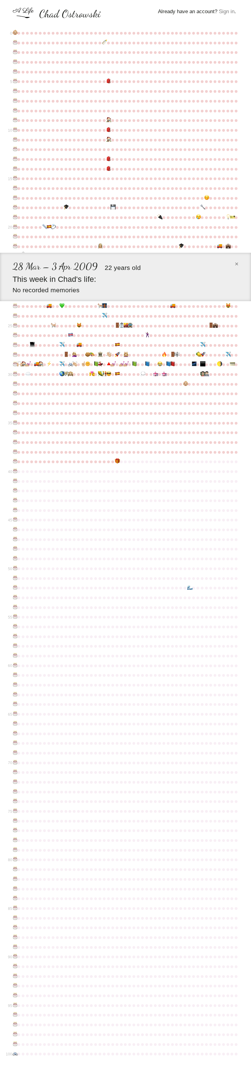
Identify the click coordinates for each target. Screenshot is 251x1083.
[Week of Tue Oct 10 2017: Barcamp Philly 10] (142, 374)
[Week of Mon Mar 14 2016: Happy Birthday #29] (15, 364)
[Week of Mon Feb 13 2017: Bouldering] (219, 364)
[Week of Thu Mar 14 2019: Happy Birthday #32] (15, 393)
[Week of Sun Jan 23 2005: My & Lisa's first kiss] (206, 198)
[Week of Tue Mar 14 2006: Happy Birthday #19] (15, 217)
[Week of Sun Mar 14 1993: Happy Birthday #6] (15, 91)
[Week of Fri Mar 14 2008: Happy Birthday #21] (15, 236)
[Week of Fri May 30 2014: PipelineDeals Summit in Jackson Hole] (61, 345)
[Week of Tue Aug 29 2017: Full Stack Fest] (117, 374)
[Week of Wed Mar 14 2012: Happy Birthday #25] (15, 326)
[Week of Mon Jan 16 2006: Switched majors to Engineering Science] (202, 207)
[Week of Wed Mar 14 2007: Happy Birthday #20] (15, 227)
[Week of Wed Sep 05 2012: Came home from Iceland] (121, 326)
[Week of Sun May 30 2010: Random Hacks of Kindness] (61, 306)
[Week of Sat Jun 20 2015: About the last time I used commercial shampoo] (74, 355)
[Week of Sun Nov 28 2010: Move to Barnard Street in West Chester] (172, 306)
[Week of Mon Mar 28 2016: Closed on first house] (23, 364)
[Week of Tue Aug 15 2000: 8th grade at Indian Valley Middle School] (108, 159)
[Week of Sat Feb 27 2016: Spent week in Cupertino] (228, 355)
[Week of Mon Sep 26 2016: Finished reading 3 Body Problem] (134, 364)
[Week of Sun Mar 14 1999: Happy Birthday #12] (15, 149)
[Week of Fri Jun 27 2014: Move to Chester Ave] (79, 345)
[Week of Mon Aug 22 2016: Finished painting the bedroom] (113, 364)
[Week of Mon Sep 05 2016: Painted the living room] (121, 364)
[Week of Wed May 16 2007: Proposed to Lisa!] (53, 227)
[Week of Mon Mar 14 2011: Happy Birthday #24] (15, 316)
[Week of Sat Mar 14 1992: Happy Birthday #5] (15, 81)
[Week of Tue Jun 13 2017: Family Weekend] (70, 374)
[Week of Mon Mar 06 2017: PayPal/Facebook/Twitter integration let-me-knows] (232, 364)
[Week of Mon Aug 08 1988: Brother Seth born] (104, 42)
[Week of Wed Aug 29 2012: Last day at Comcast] (117, 326)
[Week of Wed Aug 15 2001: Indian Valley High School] (108, 169)
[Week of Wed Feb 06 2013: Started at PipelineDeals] (215, 326)
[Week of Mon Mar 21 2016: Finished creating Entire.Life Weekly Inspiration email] (19, 364)
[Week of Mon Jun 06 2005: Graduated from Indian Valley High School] (66, 207)
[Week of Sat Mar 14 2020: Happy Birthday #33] (15, 403)
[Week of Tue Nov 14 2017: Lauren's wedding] (164, 374)
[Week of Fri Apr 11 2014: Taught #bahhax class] (32, 345)
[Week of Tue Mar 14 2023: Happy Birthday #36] (15, 432)
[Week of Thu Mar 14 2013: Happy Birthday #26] (15, 335)
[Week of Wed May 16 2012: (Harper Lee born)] (53, 326)
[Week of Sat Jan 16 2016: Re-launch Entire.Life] (202, 355)
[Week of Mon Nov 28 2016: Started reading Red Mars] (172, 364)
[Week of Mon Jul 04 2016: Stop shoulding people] (83, 364)
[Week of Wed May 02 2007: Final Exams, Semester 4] (44, 227)
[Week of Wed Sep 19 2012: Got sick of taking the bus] (130, 326)
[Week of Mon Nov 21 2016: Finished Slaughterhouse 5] (168, 364)
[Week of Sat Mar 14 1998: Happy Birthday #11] (15, 140)
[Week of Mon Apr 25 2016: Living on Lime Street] (40, 364)
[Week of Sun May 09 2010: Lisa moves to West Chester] (49, 306)
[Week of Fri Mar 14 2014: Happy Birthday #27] (15, 345)
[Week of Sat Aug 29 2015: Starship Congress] (117, 355)
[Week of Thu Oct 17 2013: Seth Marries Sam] (147, 335)
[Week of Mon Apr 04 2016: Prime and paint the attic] (27, 364)
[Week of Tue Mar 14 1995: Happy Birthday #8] (15, 110)
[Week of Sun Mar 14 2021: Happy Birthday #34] (15, 413)
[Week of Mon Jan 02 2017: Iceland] (194, 364)
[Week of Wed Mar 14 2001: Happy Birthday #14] (15, 169)
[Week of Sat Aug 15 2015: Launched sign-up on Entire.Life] (108, 355)
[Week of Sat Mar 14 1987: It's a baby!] (15, 33)
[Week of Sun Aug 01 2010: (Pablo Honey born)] (100, 306)
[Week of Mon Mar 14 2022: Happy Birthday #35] (15, 423)
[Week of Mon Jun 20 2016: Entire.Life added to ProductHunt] (74, 364)
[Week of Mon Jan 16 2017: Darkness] (202, 364)
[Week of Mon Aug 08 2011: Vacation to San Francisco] (104, 316)
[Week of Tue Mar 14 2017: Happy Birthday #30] (15, 374)
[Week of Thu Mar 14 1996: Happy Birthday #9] (15, 120)
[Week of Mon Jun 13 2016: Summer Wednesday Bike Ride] (70, 364)
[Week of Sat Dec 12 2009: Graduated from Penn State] (181, 246)
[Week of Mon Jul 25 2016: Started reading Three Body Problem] (96, 364)
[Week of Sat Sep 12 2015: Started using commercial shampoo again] (125, 355)
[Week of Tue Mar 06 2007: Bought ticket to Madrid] (232, 217)
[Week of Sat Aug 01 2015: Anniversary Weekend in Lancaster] (100, 355)
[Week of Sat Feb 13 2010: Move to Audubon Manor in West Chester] (219, 246)
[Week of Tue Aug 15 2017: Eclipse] (108, 374)
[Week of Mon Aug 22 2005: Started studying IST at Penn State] (113, 207)
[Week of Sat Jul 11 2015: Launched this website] (87, 355)
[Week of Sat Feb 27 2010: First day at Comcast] (228, 246)
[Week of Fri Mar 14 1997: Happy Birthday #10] (15, 130)
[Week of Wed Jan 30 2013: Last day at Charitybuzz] (210, 326)
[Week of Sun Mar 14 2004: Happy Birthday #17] (15, 198)
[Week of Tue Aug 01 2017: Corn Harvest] (100, 374)
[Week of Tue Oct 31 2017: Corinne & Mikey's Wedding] (155, 374)
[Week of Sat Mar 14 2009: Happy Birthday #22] (15, 246)
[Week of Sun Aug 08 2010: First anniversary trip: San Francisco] (104, 306)
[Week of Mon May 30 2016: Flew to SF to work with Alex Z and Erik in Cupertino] (61, 364)
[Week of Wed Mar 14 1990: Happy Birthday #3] (15, 62)
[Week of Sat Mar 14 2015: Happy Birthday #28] (15, 355)
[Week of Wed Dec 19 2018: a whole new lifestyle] (185, 384)
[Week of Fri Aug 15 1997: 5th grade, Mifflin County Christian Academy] (108, 130)
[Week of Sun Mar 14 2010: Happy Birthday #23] (15, 306)
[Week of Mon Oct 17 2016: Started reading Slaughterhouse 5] (147, 364)
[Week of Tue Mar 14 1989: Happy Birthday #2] (15, 52)
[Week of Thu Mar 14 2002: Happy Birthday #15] (15, 178)
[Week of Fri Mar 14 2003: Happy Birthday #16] (15, 188)
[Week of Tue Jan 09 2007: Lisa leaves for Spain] (198, 217)
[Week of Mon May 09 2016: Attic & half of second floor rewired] (49, 364)
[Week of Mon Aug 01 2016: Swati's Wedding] (100, 364)
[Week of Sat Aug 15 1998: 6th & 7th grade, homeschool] (108, 140)
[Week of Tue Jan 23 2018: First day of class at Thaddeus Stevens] (206, 374)
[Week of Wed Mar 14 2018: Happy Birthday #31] (15, 384)
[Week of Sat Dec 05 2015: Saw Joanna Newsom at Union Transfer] (176, 355)
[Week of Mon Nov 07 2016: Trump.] (159, 364)
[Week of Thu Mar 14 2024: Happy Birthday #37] (15, 442)
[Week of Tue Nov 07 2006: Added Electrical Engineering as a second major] (159, 217)
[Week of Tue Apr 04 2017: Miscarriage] (27, 374)
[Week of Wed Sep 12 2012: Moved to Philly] (125, 326)
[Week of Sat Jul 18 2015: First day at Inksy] (91, 355)
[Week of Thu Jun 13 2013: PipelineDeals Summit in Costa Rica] (70, 335)
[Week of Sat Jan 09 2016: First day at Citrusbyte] (198, 355)
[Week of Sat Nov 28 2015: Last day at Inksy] (172, 355)
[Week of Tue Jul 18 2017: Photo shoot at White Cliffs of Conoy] (91, 374)
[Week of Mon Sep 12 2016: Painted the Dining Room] (125, 364)
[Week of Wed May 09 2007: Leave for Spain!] (49, 227)
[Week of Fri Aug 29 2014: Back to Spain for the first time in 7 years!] (117, 345)
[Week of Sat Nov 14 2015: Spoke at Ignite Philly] (164, 355)
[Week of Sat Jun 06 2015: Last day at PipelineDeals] (66, 355)
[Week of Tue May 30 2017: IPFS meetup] (61, 374)
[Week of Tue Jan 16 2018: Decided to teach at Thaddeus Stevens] (202, 374)
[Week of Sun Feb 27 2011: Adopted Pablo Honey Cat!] (228, 306)
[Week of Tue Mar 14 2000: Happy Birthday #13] (15, 159)
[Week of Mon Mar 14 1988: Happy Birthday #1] (15, 42)
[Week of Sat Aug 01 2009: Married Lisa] (100, 246)
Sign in (226, 11)
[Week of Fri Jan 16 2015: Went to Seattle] (202, 345)
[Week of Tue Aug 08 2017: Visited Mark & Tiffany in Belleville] (104, 374)
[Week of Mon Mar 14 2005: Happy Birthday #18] (15, 207)
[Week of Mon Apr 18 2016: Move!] (36, 364)
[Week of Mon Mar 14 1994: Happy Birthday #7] (15, 101)
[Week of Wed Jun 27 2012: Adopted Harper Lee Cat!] (79, 326)
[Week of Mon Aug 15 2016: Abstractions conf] (108, 364)
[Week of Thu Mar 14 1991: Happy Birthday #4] (15, 72)
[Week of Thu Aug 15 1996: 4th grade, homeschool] (108, 120)
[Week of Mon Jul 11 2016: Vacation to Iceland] (87, 364)
